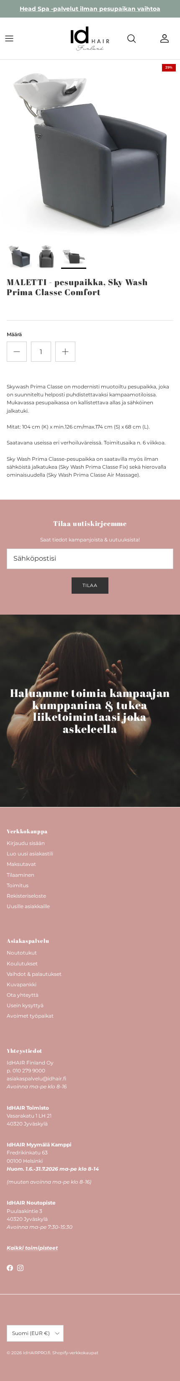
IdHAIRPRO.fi (36, 1352)
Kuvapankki (21, 984)
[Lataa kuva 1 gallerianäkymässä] (90, 150)
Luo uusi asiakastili (30, 853)
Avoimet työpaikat (30, 1016)
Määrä (14, 334)
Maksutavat (21, 864)
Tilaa (89, 585)
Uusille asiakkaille (28, 906)
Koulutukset (22, 963)
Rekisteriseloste (26, 896)
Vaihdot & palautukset (34, 974)
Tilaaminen (20, 875)
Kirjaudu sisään (26, 843)
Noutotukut (22, 953)
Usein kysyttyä (25, 1005)
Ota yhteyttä (23, 995)
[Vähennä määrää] (17, 352)
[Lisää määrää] (65, 352)
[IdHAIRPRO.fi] (90, 38)
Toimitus (17, 885)
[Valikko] (9, 38)
